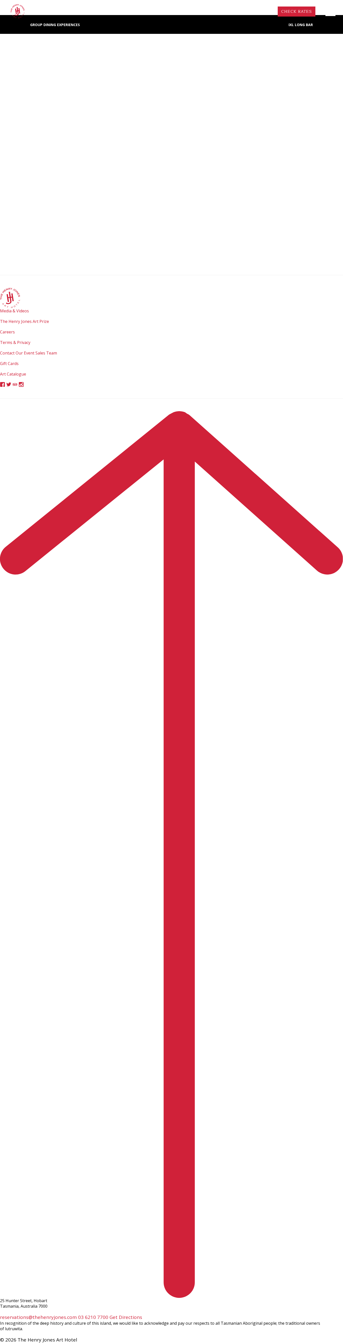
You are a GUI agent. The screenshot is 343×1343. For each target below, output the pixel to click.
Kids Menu (248, 152)
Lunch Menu (95, 152)
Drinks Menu (171, 163)
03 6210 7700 (93, 1317)
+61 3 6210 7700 (251, 11)
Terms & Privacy (15, 342)
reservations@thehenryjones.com (38, 1317)
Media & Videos (14, 311)
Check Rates (296, 11)
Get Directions (125, 1317)
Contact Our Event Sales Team (28, 353)
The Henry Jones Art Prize (24, 321)
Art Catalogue (13, 374)
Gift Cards (9, 363)
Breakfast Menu (171, 152)
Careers (7, 332)
